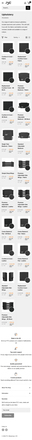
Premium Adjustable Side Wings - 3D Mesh (7, 317)
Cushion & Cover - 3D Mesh (7, 116)
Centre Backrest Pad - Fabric (23, 232)
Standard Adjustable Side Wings (7, 288)
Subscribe (7, 415)
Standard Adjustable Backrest (21, 146)
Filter (6, 37)
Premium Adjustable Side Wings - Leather (23, 204)
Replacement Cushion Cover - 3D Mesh (8, 88)
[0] (29, 3)
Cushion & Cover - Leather (7, 260)
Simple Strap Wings (8, 173)
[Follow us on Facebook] (3, 430)
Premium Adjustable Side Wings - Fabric (23, 175)
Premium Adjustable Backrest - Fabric (23, 88)
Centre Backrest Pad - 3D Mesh (7, 232)
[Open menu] (3, 3)
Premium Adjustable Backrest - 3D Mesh (24, 117)
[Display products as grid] (26, 37)
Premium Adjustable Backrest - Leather (7, 204)
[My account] (25, 3)
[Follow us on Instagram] (6, 430)
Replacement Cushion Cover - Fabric (23, 59)
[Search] (28, 8)
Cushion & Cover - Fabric (7, 57)
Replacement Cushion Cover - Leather (23, 288)
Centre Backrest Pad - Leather (23, 260)
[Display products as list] (29, 37)
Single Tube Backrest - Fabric (7, 145)
